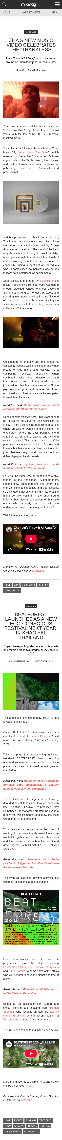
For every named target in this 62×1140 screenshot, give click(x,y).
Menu (56, 12)
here (41, 1081)
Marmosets (52, 967)
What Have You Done (33, 152)
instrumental (12, 591)
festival (45, 1126)
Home (6, 12)
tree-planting (13, 1131)
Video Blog (31, 32)
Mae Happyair (35, 967)
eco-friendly (31, 1131)
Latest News (31, 12)
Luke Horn (46, 280)
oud (56, 237)
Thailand (31, 1120)
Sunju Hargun (17, 971)
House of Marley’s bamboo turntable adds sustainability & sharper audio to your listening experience (31, 784)
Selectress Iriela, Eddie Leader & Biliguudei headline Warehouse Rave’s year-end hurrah (31, 863)
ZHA (16, 585)
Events (18, 1120)
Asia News (31, 606)
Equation (8, 1019)
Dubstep (43, 585)
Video (8, 1126)
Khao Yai (18, 1126)
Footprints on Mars (14, 967)
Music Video (28, 585)
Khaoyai (45, 736)
